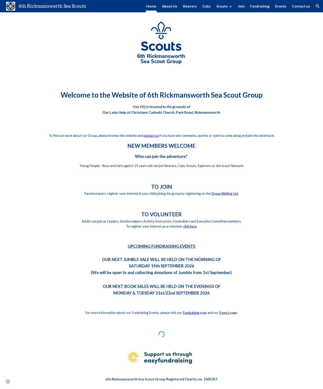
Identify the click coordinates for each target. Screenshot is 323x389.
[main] (161, 100)
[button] (317, 6)
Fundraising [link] (259, 6)
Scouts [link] (222, 6)
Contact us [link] (301, 6)
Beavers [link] (190, 6)
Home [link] (151, 6)
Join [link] (241, 6)
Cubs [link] (206, 6)
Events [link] (280, 6)
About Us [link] (169, 6)
